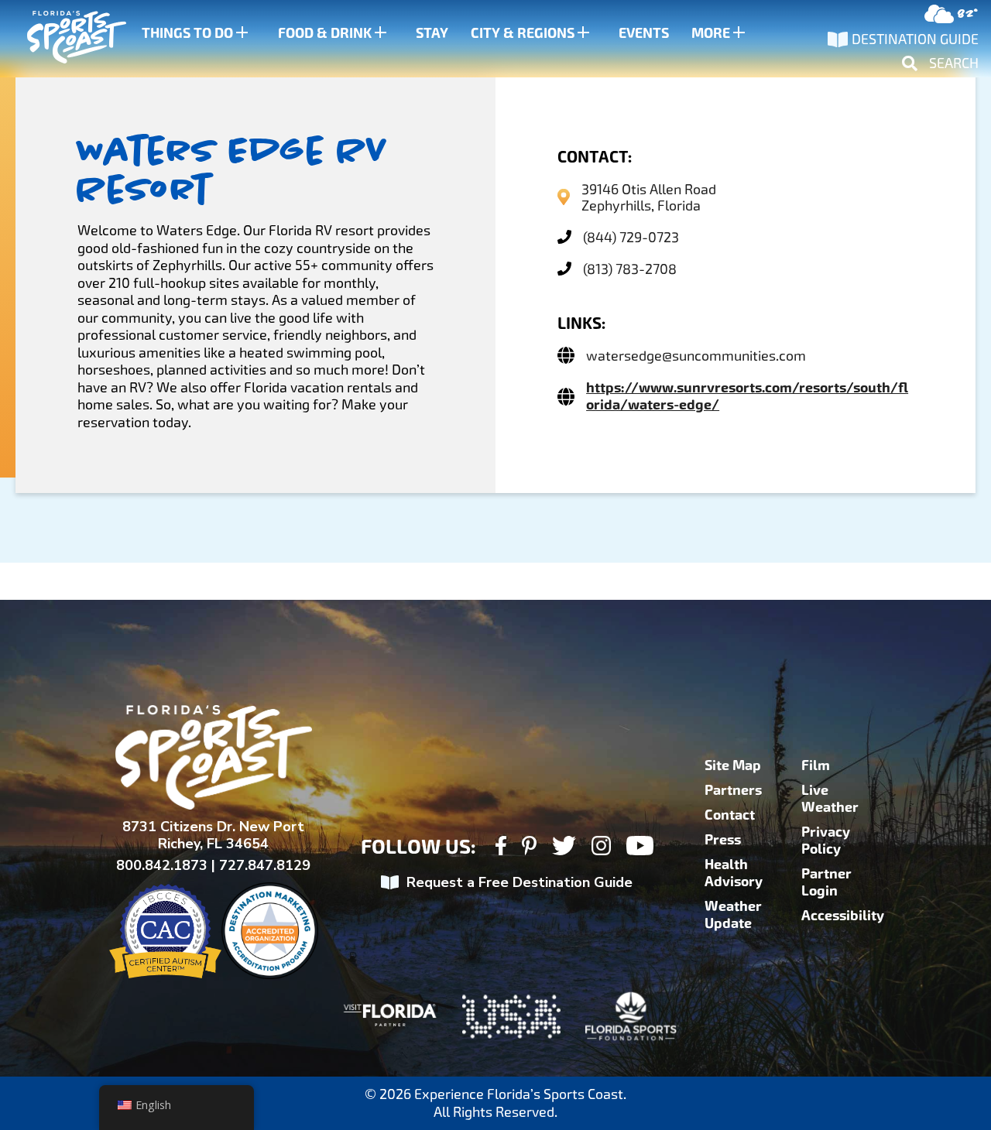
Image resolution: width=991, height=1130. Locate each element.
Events (644, 33)
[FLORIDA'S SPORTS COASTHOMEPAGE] (61, 39)
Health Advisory (734, 873)
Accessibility (842, 915)
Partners (733, 790)
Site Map (733, 765)
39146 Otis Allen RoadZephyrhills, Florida (648, 197)
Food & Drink (325, 33)
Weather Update (733, 915)
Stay (432, 33)
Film (815, 765)
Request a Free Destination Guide (519, 882)
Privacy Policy (825, 841)
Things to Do (187, 33)
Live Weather (830, 799)
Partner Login (826, 882)
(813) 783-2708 (630, 269)
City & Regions (522, 33)
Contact (730, 815)
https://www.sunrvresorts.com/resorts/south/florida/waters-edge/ (747, 396)
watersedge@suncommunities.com (696, 356)
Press (723, 839)
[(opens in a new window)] (500, 848)
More (710, 33)
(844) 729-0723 (631, 237)
